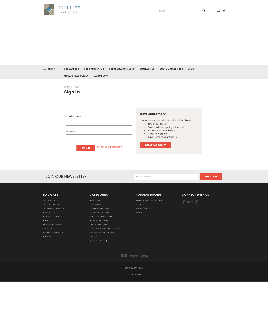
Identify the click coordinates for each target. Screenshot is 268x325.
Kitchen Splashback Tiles (101, 232)
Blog (191, 68)
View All (139, 212)
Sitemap (47, 236)
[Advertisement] (134, 42)
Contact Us (146, 68)
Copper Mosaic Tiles (99, 208)
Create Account (155, 145)
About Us (100, 75)
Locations (94, 200)
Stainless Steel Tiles (99, 212)
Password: (71, 131)
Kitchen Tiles (95, 236)
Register (58, 232)
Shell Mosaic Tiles (98, 224)
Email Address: (73, 116)
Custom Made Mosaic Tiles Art (104, 228)
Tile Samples (71, 68)
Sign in (46, 232)
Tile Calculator (94, 68)
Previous (260, 315)
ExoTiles (140, 204)
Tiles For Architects (121, 68)
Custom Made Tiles (171, 68)
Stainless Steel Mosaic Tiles (149, 200)
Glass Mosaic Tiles (98, 220)
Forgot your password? (109, 146)
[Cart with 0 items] (224, 10)
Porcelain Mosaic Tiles (100, 216)
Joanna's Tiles (143, 208)
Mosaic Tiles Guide (75, 75)
